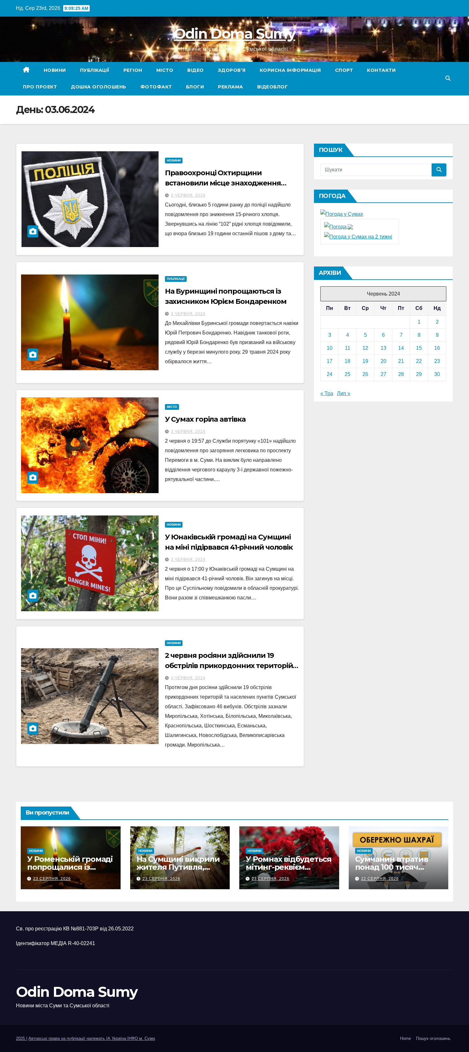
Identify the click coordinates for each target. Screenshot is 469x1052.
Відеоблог (272, 87)
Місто (165, 70)
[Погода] (338, 226)
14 (401, 348)
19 (365, 361)
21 (401, 361)
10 (329, 348)
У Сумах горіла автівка (205, 419)
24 (329, 374)
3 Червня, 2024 (188, 195)
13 (383, 348)
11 (347, 348)
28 (401, 374)
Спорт (344, 70)
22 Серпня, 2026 (380, 878)
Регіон (132, 70)
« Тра (326, 393)
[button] (447, 78)
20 (383, 361)
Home (405, 1038)
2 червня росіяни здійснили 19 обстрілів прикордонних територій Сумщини (229, 665)
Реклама (230, 87)
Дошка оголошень (98, 87)
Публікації (94, 70)
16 (437, 348)
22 (419, 361)
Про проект (40, 87)
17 (329, 361)
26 (365, 374)
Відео (195, 70)
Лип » (343, 393)
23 (437, 361)
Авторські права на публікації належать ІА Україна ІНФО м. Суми (91, 1038)
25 (347, 374)
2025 (21, 1038)
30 (437, 374)
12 (365, 348)
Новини (55, 70)
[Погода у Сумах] (341, 214)
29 (419, 374)
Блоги (195, 87)
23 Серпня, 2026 (52, 878)
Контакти (381, 70)
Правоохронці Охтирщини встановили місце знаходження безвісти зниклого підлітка (223, 183)
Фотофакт (156, 87)
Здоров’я (232, 70)
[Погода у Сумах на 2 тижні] (358, 236)
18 (347, 361)
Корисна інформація (290, 70)
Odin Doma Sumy (234, 33)
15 (419, 348)
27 (383, 374)
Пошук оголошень (433, 1038)
